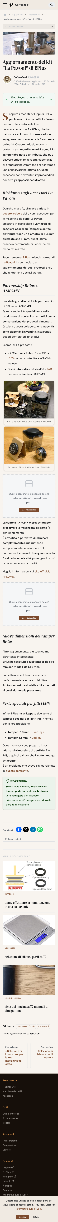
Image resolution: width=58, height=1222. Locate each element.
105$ (11, 358)
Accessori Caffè (26, 1026)
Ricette (6, 1122)
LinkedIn (7, 1181)
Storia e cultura (10, 1118)
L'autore (7, 1149)
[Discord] (32, 77)
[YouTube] (38, 77)
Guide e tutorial (11, 1113)
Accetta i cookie (29, 510)
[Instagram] (29, 77)
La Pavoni (9, 262)
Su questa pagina (14, 27)
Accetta (22, 1217)
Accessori (8, 1095)
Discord (7, 1167)
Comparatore (9, 1145)
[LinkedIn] (35, 77)
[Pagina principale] (5, 15)
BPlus (26, 257)
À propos (7, 1185)
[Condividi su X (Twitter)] (26, 830)
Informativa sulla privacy (15, 1194)
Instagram (8, 1176)
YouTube (7, 1172)
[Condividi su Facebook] (19, 830)
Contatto (7, 1190)
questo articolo (12, 213)
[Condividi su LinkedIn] (33, 830)
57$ (49, 369)
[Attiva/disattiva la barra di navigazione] (5, 4)
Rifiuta (36, 1217)
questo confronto (17, 771)
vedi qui (39, 732)
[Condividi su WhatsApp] (40, 830)
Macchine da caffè (12, 1091)
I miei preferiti (10, 1140)
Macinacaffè (9, 1086)
